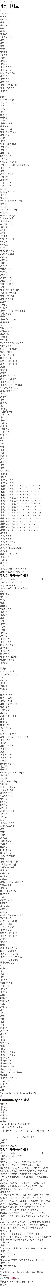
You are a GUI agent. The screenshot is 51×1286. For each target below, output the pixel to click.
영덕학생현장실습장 (8, 947)
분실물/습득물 (6, 983)
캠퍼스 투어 (5, 724)
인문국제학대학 (6, 745)
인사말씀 (4, 597)
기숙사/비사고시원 (8, 891)
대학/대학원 (5, 167)
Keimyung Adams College (12, 772)
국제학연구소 (39, 1183)
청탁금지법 (5, 653)
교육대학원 (42, 1171)
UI (1, 665)
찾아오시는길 (5, 727)
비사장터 (4, 989)
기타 (2, 971)
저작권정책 (5, 1057)
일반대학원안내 (6, 793)
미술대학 (10, 582)
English (3, 585)
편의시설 (4, 888)
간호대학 (4, 778)
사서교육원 (40, 1203)
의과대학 (4, 775)
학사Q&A (4, 816)
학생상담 (4, 834)
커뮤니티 (4, 977)
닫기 (2, 1090)
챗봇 (2, 1284)
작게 (14, 1127)
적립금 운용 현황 (7, 659)
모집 (2, 1018)
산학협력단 (5, 1183)
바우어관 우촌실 (7, 926)
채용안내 (16, 568)
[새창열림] (5, 1278)
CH (4, 16)
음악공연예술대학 (7, 763)
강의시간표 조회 (7, 811)
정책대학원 (15, 1174)
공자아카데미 (5, 1200)
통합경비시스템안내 (8, 733)
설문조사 (4, 1087)
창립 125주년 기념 (8, 715)
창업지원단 (28, 1183)
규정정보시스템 (26, 1224)
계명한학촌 (5, 894)
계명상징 (4, 662)
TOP (2, 1269)
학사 (2, 1012)
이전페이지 (21, 1136)
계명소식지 (5, 707)
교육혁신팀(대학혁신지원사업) (23, 1206)
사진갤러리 (5, 710)
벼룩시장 (4, 992)
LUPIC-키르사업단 (20, 1200)
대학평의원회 (5, 641)
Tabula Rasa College (9, 781)
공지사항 (4, 689)
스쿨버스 (4, 897)
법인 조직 (4, 686)
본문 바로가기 (6, 1)
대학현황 (4, 623)
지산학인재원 (27, 1188)
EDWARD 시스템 (7, 822)
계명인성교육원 (14, 1203)
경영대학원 (5, 1174)
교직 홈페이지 (14, 1197)
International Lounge (9, 1224)
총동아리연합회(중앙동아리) (12, 914)
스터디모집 (5, 1004)
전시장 (3, 944)
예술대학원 (39, 1174)
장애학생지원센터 (21, 1212)
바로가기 (4, 565)
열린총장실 (5, 594)
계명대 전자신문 (41, 1224)
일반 (2, 1009)
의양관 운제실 (6, 923)
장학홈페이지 (26, 1197)
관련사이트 (5, 873)
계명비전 (4, 615)
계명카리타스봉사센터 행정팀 (12, 882)
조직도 (3, 620)
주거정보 (4, 995)
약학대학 (4, 784)
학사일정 (18, 582)
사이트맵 (8, 571)
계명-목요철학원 (37, 1209)
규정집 (3, 629)
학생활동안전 (5, 840)
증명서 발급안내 (7, 825)
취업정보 (4, 473)
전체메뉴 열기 (18, 571)
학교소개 (4, 19)
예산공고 (4, 632)
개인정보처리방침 (7, 1051)
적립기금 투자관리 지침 (10, 656)
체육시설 (4, 941)
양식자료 (4, 968)
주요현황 (4, 626)
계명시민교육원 (28, 1203)
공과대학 (4, 760)
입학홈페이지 (39, 1194)
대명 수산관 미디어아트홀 (11, 956)
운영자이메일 (41, 1236)
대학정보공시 (5, 650)
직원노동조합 (5, 1230)
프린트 (20, 1127)
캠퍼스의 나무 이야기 (9, 704)
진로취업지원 (5, 852)
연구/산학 (4, 458)
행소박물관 (27, 1221)
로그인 (3, 10)
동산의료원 (5, 1221)
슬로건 (3, 582)
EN (1, 16)
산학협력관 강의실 (8, 950)
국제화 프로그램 (7, 867)
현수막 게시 (5, 906)
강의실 (3, 938)
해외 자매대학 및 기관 (9, 861)
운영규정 (4, 1027)
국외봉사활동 (5, 885)
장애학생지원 (5, 849)
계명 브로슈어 (6, 698)
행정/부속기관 (6, 1191)
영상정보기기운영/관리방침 (27, 1233)
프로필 (3, 600)
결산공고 (4, 635)
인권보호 (4, 837)
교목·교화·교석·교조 (9, 674)
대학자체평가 (5, 638)
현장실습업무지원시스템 (10, 1188)
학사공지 (4, 813)
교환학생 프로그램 (8, 864)
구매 (2, 1024)
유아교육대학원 (26, 1177)
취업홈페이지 (27, 1194)
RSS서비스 (4, 1081)
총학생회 (4, 911)
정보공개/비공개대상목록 (11, 1072)
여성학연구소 (5, 1185)
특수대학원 (5, 1042)
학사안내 (4, 802)
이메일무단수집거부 (8, 1078)
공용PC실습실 (6, 900)
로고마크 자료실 (7, 671)
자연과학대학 (5, 757)
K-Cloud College (7, 787)
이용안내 (4, 476)
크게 (2, 1127)
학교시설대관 (5, 917)
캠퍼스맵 (4, 721)
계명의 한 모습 (6, 695)
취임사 (3, 603)
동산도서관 (44, 1215)
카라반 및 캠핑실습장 (9, 959)
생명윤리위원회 (16, 1183)
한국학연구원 (24, 1209)
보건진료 (4, 843)
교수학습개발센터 (7, 1194)
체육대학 (4, 769)
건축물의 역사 (6, 701)
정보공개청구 (5, 1069)
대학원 (3, 1039)
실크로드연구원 (6, 1212)
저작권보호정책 (6, 1236)
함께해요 (4, 998)
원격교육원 (5, 1206)
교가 (2, 677)
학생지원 (4, 831)
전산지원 (4, 846)
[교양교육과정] (6, 790)
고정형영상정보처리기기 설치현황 (14, 736)
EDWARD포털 (6, 568)
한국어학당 (37, 1197)
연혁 (2, 617)
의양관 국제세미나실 (9, 935)
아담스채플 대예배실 (9, 920)
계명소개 (4, 612)
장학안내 (4, 828)
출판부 (42, 1212)
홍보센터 (4, 692)
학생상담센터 (34, 1200)
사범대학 (4, 748)
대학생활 (4, 227)
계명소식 (24, 568)
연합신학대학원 (26, 1174)
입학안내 (4, 461)
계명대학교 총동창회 (21, 1227)
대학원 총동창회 (37, 1227)
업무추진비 (5, 647)
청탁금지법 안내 (29, 1239)
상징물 (3, 668)
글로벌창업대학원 (41, 1177)
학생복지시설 (5, 903)
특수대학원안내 (6, 796)
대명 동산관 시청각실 (9, 953)
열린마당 (4, 402)
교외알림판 (5, 1001)
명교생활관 (34, 1212)
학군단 (18, 1194)
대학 (2, 1036)
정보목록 (4, 1075)
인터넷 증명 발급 (7, 962)
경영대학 (4, 751)
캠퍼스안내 (5, 718)
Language (4, 13)
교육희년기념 (5, 609)
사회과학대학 (5, 754)
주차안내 (4, 730)
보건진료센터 (25, 1215)
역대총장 (4, 606)
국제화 (3, 858)
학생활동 (4, 909)
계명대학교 (9, 6)
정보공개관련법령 (7, 1066)
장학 (2, 1015)
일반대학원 (32, 1171)
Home (3, 1124)
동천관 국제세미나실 (9, 932)
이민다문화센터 (18, 1185)
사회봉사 (4, 879)
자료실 (3, 965)
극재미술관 (37, 1221)
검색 (2, 571)
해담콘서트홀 (5, 929)
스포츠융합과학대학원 (9, 1177)
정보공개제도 (5, 1060)
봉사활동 (4, 876)
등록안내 (4, 819)
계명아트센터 (15, 1221)
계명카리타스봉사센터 (9, 1215)
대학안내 (4, 713)
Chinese (11, 585)
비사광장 (4, 980)
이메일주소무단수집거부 (24, 1236)
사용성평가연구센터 (34, 1185)
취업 (2, 1021)
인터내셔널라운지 (7, 870)
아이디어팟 (5, 986)
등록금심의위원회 (7, 644)
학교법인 (4, 680)
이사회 (3, 683)
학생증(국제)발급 (7, 855)
